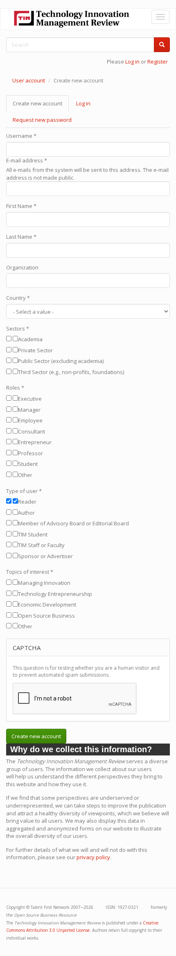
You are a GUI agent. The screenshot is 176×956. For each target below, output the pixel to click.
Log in (132, 61)
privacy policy (93, 857)
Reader (27, 501)
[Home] (72, 19)
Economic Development (47, 604)
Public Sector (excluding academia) (61, 361)
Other (25, 475)
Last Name (21, 236)
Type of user (24, 491)
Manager (29, 409)
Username (21, 135)
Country (18, 297)
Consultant (31, 431)
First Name (21, 206)
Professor (30, 453)
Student (28, 464)
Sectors (17, 328)
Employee (30, 420)
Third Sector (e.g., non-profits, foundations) (71, 372)
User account (28, 80)
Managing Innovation (44, 582)
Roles (15, 387)
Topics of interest (29, 571)
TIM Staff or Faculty (41, 545)
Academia (30, 339)
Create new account (41, 106)
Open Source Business (46, 615)
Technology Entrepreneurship (55, 594)
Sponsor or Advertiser (45, 556)
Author (26, 512)
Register (157, 61)
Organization (22, 267)
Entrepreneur (35, 442)
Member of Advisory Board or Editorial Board (73, 523)
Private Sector (35, 350)
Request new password (42, 119)
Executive (30, 398)
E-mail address (26, 160)
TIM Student (32, 534)
